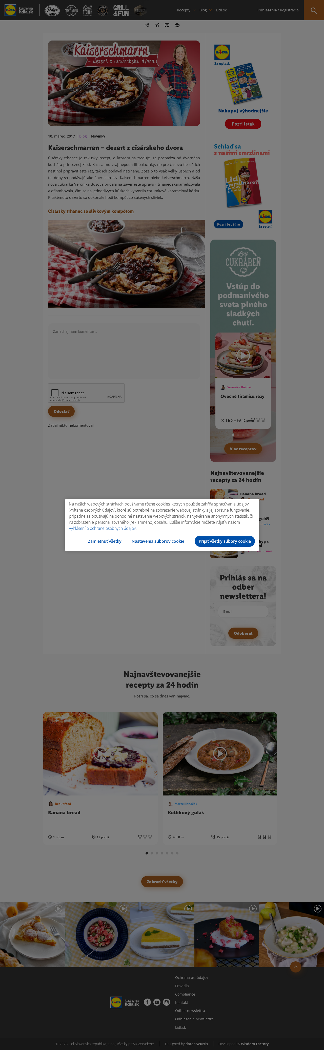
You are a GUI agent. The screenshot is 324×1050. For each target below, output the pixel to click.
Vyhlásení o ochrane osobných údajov (102, 528)
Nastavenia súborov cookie (158, 541)
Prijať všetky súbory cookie (225, 541)
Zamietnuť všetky (105, 541)
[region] (162, 525)
